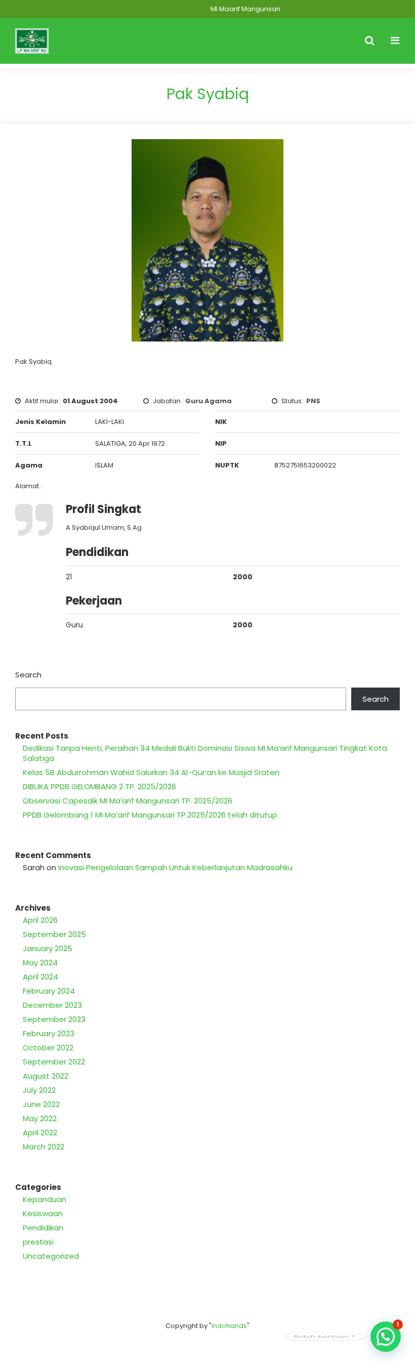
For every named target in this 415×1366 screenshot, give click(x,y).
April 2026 (40, 920)
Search (28, 674)
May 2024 (40, 962)
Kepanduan (44, 1199)
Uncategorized (51, 1256)
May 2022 (40, 1118)
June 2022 (41, 1104)
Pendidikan (43, 1227)
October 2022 (48, 1047)
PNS (313, 401)
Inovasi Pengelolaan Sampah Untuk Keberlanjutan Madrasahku (175, 867)
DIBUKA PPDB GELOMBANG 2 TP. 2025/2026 (99, 786)
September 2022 (54, 1061)
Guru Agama (208, 401)
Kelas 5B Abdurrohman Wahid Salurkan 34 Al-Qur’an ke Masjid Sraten (151, 772)
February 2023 (48, 1033)
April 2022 (40, 1132)
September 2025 (54, 934)
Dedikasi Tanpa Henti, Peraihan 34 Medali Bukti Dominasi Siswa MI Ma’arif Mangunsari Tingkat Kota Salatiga (205, 753)
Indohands (229, 1326)
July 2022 (39, 1090)
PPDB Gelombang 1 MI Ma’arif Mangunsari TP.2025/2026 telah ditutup (150, 814)
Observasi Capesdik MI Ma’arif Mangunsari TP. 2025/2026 (127, 800)
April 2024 (40, 976)
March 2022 (43, 1146)
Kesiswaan (43, 1213)
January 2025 (47, 948)
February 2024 (49, 991)
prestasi (38, 1241)
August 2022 (45, 1076)
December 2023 (52, 1005)
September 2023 (54, 1019)
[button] (385, 1336)
